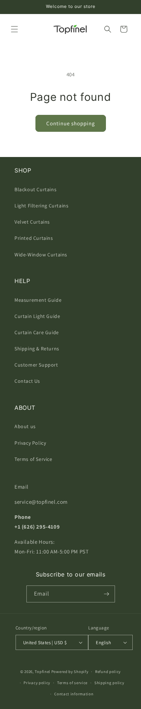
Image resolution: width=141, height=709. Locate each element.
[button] (14, 29)
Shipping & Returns (36, 348)
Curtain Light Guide (37, 316)
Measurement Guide (37, 300)
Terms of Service (33, 459)
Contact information (73, 693)
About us (25, 426)
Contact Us (27, 381)
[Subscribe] (107, 593)
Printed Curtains (33, 238)
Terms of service (72, 682)
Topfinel (42, 671)
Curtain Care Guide (36, 332)
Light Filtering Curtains (41, 205)
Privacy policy (37, 682)
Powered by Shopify (70, 671)
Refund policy (108, 671)
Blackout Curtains (35, 189)
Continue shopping (70, 123)
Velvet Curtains (32, 222)
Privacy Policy (30, 443)
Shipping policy (109, 682)
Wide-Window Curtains (40, 254)
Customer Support (36, 365)
